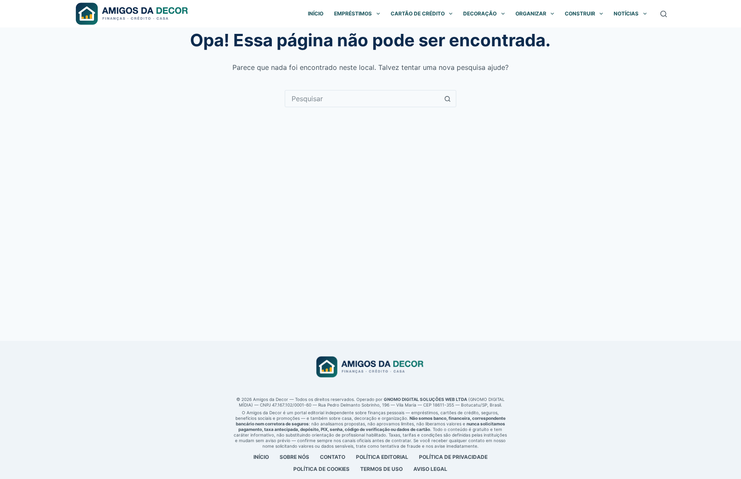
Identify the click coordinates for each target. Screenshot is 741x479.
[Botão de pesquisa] (448, 98)
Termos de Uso (381, 469)
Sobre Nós (294, 457)
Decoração (480, 13)
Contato (332, 457)
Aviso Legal (430, 469)
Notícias (626, 13)
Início (315, 13)
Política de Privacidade (453, 457)
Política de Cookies (321, 469)
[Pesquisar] (663, 14)
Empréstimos (353, 13)
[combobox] (362, 98)
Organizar (530, 13)
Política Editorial (382, 457)
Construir (580, 13)
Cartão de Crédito (418, 13)
